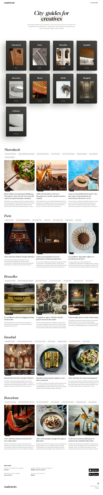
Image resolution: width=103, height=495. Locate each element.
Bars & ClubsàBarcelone (42, 402)
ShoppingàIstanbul (62, 341)
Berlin (63, 78)
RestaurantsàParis (9, 220)
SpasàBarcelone (92, 402)
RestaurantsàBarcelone (10, 402)
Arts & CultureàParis (58, 220)
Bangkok (87, 78)
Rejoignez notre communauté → (38, 469)
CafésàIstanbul (51, 341)
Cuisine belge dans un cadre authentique (83, 317)
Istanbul (86, 45)
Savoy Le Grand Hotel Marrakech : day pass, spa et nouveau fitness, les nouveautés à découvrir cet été (82, 196)
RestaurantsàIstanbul (10, 341)
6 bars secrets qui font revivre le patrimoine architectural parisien (48, 258)
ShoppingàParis (69, 220)
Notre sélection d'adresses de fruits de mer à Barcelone (18, 439)
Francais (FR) (94, 2)
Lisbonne (16, 111)
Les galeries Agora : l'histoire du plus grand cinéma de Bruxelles (49, 318)
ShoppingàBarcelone (81, 402)
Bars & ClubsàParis (37, 220)
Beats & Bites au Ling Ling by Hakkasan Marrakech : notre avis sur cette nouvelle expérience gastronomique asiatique (19, 196)
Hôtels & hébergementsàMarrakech (26, 153)
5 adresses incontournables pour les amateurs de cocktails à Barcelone (81, 439)
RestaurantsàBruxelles (10, 280)
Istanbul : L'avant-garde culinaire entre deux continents (50, 379)
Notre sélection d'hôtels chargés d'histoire (19, 257)
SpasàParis (78, 220)
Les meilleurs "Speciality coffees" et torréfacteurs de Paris (81, 258)
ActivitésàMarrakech (10, 157)
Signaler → (33, 475)
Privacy (97, 488)
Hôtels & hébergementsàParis (23, 220)
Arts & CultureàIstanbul (74, 341)
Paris (40, 45)
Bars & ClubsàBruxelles (41, 280)
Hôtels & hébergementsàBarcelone (26, 402)
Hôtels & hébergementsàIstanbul (25, 341)
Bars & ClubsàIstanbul (40, 341)
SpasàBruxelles (89, 280)
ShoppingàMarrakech (82, 153)
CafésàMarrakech (55, 153)
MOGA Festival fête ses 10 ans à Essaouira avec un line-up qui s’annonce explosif (51, 196)
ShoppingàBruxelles (78, 280)
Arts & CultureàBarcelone (68, 402)
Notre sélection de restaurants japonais (82, 378)
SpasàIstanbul (86, 341)
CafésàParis (47, 220)
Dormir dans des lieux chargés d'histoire (19, 378)
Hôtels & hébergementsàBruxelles (25, 280)
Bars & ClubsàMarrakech (43, 153)
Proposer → (7, 469)
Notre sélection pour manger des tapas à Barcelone (51, 439)
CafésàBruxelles (67, 280)
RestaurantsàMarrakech (10, 153)
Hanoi (39, 78)
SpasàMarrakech (93, 153)
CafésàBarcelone (55, 402)
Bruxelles (63, 45)
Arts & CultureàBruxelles (55, 280)
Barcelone (16, 78)
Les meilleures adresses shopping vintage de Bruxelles (19, 318)
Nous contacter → (8, 475)
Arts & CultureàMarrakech (68, 153)
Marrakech (16, 45)
